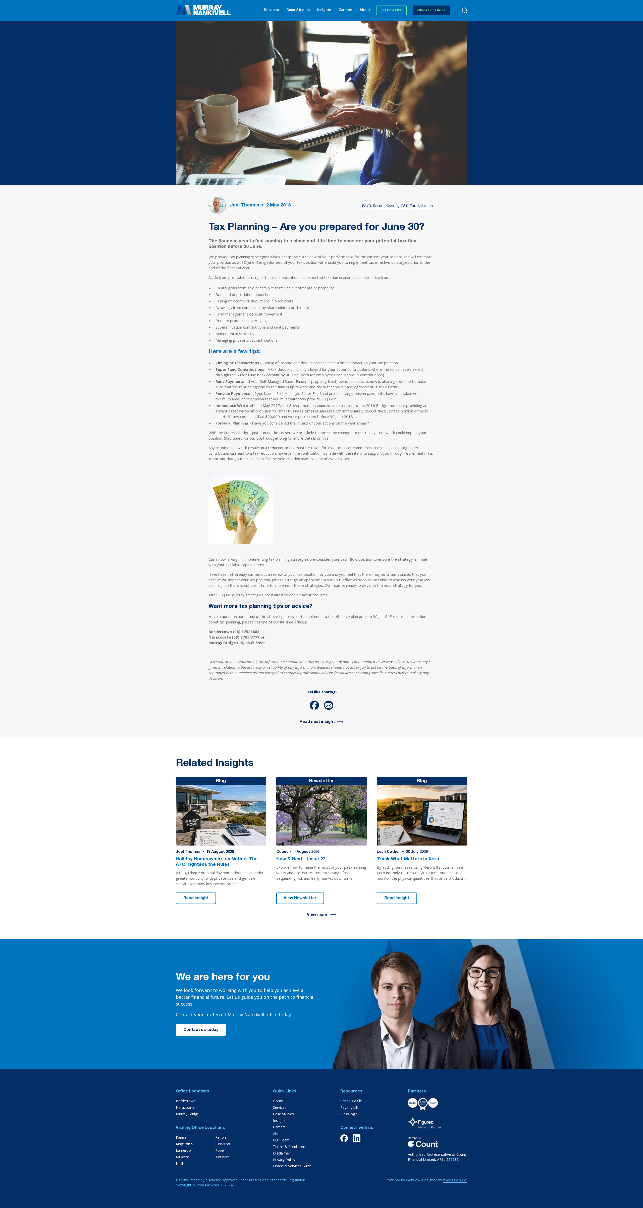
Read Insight (195, 899)
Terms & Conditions (289, 1146)
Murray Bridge (187, 1114)
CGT (404, 205)
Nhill (179, 1163)
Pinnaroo (222, 1143)
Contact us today (200, 1030)
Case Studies (298, 10)
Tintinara (222, 1156)
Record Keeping (386, 205)
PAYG (366, 205)
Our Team (281, 1140)
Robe (219, 1150)
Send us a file (351, 1100)
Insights (324, 10)
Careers (345, 10)
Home (278, 1100)
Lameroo (183, 1150)
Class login (349, 1114)
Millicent (182, 1156)
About (365, 10)
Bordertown (185, 1100)
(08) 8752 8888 (391, 10)
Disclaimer (281, 1153)
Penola (221, 1137)
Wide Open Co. (455, 1180)
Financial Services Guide (292, 1166)
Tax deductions (422, 205)
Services (271, 10)
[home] (203, 10)
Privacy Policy (284, 1159)
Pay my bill (349, 1107)
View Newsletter (300, 899)
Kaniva (181, 1137)
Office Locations (431, 10)
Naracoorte (185, 1107)
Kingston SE (185, 1143)
